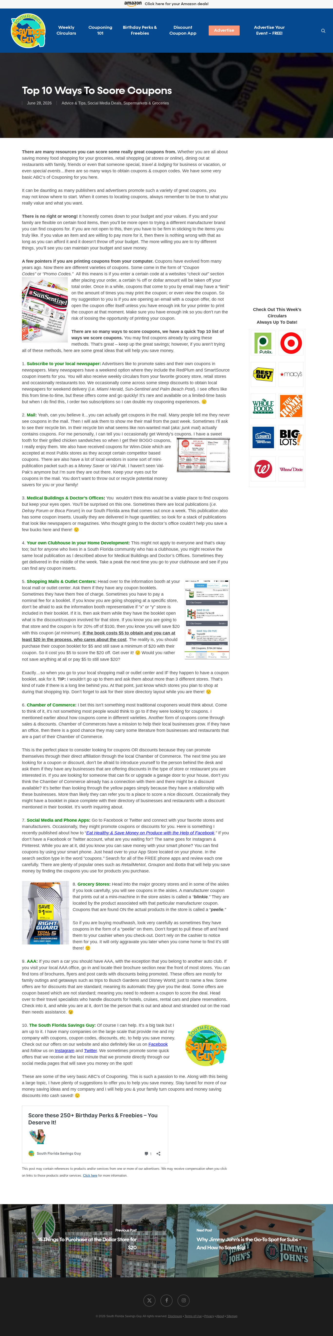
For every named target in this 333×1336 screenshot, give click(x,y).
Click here (90, 1175)
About (220, 1316)
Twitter (90, 1050)
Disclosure (175, 1316)
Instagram (64, 1050)
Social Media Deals (104, 103)
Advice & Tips (74, 103)
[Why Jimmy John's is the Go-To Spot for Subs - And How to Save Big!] (249, 1240)
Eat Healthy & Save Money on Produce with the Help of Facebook (150, 832)
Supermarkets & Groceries (146, 103)
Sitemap (231, 1316)
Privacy (209, 1316)
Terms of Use (193, 1316)
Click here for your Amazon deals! (176, 4)
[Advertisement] (277, 221)
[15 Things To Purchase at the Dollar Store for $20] (83, 1240)
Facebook (158, 1044)
